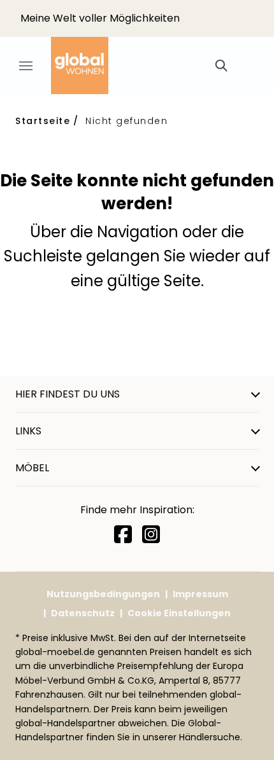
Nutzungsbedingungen (103, 594)
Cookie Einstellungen (179, 613)
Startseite (42, 120)
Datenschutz (83, 613)
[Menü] (25, 65)
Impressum (200, 594)
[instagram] (151, 534)
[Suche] (220, 65)
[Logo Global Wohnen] (89, 65)
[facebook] (123, 534)
